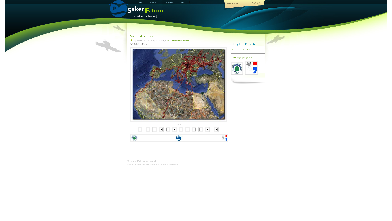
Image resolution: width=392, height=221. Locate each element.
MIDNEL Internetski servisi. (144, 164)
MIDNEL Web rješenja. (169, 164)
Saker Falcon (247, 49)
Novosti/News (154, 2)
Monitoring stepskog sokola (179, 40)
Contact (182, 2)
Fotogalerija (168, 2)
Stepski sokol (236, 49)
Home (140, 2)
